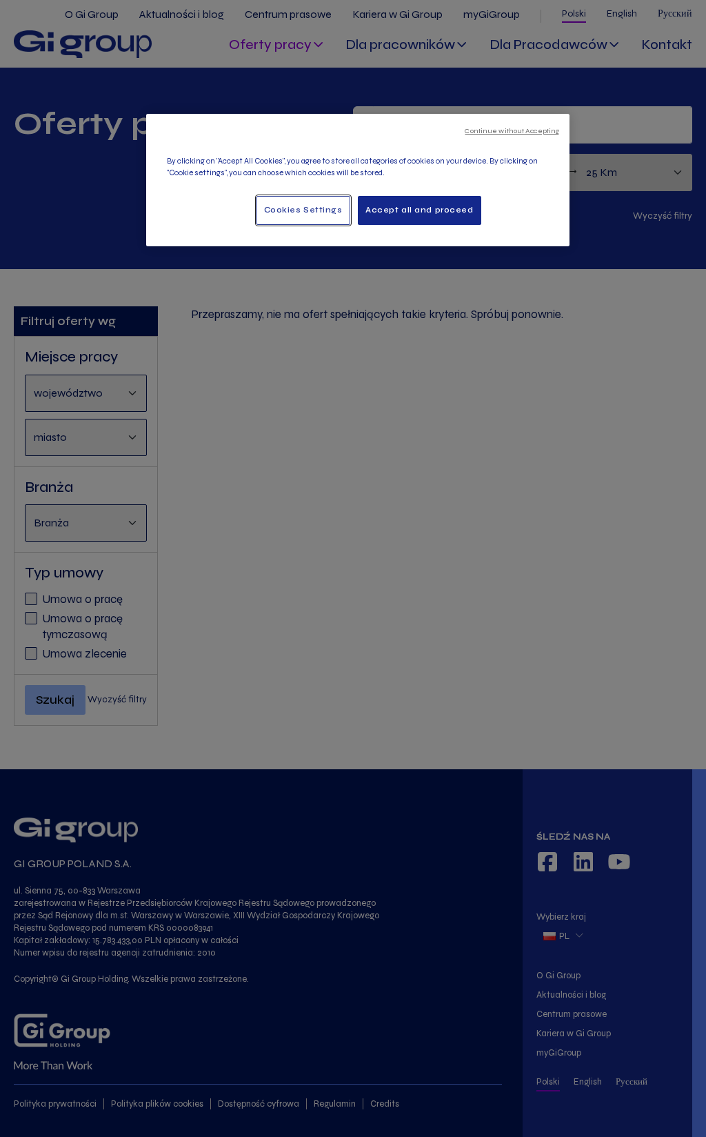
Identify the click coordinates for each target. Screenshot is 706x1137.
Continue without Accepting (512, 130)
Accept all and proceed (419, 210)
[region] (357, 180)
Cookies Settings (303, 210)
